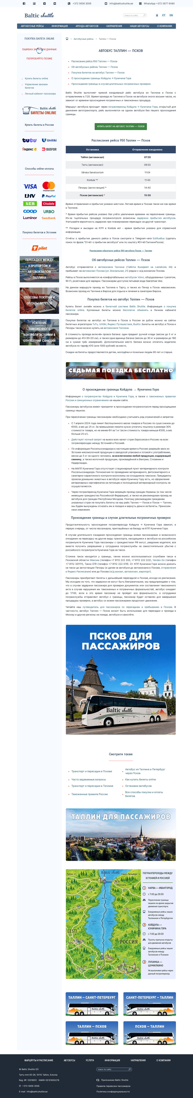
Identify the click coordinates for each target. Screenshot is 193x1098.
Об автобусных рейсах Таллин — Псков (94, 67)
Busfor (136, 324)
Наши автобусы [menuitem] (139, 26)
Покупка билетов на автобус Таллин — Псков (97, 72)
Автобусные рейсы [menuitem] (32, 26)
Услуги (90, 1060)
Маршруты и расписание (39, 1060)
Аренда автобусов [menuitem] (87, 26)
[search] (144, 15)
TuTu (95, 324)
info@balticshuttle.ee (37, 1091)
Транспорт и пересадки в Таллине (92, 785)
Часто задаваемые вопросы (88, 779)
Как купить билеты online (140, 779)
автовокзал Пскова (93, 270)
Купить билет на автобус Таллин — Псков (120, 126)
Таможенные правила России (89, 794)
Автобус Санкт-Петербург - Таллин (149, 1004)
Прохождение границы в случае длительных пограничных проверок (111, 84)
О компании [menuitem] (164, 26)
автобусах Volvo (134, 277)
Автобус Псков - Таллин (149, 1033)
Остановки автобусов (138, 785)
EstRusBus (159, 238)
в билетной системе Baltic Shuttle (124, 306)
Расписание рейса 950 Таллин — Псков (94, 61)
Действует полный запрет (86, 439)
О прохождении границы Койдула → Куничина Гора (101, 78)
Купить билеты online (36, 78)
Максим (94, 560)
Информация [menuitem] (60, 26)
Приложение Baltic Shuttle (114, 1080)
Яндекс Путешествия (120, 324)
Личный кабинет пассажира (40, 93)
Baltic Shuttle (67, 38)
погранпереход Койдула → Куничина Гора (133, 106)
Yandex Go (159, 560)
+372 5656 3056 (82, 3)
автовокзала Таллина (111, 267)
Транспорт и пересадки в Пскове (91, 771)
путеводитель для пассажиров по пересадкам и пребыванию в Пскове (127, 607)
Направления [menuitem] (114, 26)
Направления (138, 1060)
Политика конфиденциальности (113, 1091)
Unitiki (102, 324)
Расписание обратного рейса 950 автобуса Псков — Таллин (121, 251)
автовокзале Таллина (116, 328)
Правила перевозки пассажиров (113, 1086)
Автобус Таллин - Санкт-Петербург (92, 1004)
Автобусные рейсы (83, 39)
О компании (163, 1060)
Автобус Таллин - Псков (92, 1033)
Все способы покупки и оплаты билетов (144, 794)
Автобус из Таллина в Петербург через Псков (145, 771)
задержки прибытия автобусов (156, 218)
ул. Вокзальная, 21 (116, 270)
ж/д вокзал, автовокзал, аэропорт (130, 571)
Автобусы (69, 1060)
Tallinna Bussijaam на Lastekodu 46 (149, 267)
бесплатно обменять (135, 310)
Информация (112, 1060)
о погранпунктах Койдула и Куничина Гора (108, 396)
